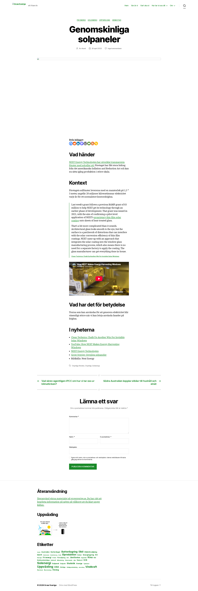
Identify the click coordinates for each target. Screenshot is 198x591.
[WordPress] (85, 143)
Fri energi (81, 20)
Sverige (79, 564)
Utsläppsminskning (72, 567)
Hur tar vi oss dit (158, 5)
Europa (39, 557)
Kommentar (74, 417)
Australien (45, 552)
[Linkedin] (78, 143)
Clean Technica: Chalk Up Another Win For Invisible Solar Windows (95, 256)
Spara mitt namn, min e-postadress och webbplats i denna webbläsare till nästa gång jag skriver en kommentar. (98, 458)
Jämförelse (75, 557)
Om (171, 5)
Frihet (54, 557)
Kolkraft (53, 560)
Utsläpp (62, 567)
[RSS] (92, 143)
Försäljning (61, 557)
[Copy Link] (96, 143)
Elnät (59, 555)
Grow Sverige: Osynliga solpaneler (89, 355)
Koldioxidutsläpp (43, 560)
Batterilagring (69, 551)
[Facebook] (71, 143)
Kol (95, 558)
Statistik (71, 563)
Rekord (79, 560)
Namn (72, 437)
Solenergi (92, 20)
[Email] (89, 143)
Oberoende (68, 560)
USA (56, 567)
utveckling (81, 567)
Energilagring (88, 555)
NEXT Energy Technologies (85, 351)
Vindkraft (91, 566)
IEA (68, 557)
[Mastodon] (82, 143)
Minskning (60, 560)
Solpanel (55, 564)
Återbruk (40, 570)
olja (74, 560)
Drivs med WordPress (68, 585)
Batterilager (55, 552)
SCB (85, 560)
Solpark (63, 563)
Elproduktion (69, 554)
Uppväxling (104, 20)
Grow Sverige (50, 585)
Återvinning (47, 570)
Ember (79, 555)
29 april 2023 (97, 48)
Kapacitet (84, 557)
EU (96, 555)
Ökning (55, 570)
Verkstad (116, 20)
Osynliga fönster (78, 366)
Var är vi (134, 5)
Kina (90, 557)
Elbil (81, 551)
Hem (126, 5)
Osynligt (88, 366)
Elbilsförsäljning (90, 552)
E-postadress (105, 437)
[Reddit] (74, 143)
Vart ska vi (144, 5)
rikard (83, 48)
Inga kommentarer (115, 48)
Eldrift (39, 555)
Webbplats (73, 447)
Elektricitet (46, 555)
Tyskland (86, 563)
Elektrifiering (53, 555)
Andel (38, 552)
